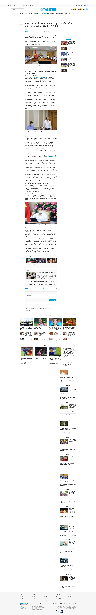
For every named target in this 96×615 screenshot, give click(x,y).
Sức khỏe (38, 13)
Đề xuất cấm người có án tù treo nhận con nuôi (72, 371)
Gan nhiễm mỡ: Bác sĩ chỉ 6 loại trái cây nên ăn (68, 535)
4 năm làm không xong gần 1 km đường (66, 377)
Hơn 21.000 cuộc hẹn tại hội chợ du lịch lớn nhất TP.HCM (72, 440)
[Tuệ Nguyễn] (26, 29)
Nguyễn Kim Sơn (37, 308)
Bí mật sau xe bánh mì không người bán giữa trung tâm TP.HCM (67, 381)
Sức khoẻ (33, 596)
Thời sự (26, 13)
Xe (63, 13)
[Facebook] (84, 5)
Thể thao (57, 13)
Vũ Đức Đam (50, 308)
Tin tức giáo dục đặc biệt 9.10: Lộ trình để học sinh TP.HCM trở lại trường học (46, 273)
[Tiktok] (85, 5)
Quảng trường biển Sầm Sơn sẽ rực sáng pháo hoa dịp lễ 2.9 (67, 450)
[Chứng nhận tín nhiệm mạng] (60, 611)
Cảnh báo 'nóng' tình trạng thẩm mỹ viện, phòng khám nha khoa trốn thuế (67, 415)
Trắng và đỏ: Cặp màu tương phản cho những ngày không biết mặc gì (67, 583)
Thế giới (29, 13)
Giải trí (54, 13)
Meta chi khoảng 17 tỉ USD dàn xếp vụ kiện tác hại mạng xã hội (67, 549)
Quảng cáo (45, 603)
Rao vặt (69, 596)
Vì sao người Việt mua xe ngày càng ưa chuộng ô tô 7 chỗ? (67, 566)
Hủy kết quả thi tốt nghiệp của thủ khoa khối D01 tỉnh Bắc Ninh (72, 493)
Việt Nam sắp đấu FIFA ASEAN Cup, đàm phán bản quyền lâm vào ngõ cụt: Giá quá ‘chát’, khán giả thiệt (72, 511)
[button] (21, 21)
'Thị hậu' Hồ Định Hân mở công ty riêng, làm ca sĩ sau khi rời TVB (68, 467)
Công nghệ (61, 13)
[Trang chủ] (20, 13)
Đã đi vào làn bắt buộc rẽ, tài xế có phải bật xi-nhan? (67, 570)
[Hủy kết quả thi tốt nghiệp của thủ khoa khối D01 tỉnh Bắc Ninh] (64, 493)
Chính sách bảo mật (58, 603)
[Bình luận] (21, 29)
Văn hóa (51, 13)
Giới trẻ (42, 13)
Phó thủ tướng (31, 308)
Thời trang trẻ (73, 13)
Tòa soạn (52, 603)
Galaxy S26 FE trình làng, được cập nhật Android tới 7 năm (72, 542)
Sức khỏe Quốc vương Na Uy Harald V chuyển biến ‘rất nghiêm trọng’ (67, 398)
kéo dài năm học (28, 310)
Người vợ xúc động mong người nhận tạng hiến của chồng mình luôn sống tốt (68, 433)
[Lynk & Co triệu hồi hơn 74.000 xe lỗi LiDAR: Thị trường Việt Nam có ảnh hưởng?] (64, 560)
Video (66, 13)
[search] (17, 9)
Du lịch (48, 13)
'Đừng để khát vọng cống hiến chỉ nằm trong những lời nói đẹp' (72, 475)
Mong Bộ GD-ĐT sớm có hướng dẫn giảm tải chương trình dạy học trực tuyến (42, 284)
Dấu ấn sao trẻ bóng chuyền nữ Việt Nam (67, 516)
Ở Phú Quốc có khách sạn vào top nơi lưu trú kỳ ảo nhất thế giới (68, 446)
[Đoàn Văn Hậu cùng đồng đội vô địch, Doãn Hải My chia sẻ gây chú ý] (64, 458)
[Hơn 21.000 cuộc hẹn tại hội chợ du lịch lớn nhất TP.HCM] (64, 441)
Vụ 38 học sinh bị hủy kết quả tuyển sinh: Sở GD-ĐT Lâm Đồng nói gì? (67, 502)
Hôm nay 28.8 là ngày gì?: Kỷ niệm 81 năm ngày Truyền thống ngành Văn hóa (68, 429)
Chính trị (23, 13)
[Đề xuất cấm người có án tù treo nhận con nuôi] (64, 372)
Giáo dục (45, 13)
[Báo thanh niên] (48, 9)
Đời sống (35, 13)
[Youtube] (82, 5)
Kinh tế (32, 13)
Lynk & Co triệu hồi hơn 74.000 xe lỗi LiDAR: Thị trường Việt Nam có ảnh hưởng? (72, 560)
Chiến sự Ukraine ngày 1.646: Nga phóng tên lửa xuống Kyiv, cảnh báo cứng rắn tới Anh (72, 389)
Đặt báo (41, 603)
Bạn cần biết (25, 5)
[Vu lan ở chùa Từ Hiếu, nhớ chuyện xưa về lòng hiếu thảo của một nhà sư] (64, 423)
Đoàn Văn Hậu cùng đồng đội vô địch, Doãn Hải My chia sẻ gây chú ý (72, 458)
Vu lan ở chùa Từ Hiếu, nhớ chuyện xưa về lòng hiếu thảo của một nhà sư (72, 423)
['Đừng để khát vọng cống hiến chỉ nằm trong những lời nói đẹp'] (64, 476)
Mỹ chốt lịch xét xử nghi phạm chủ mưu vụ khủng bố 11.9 (67, 394)
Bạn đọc (69, 594)
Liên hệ (33, 5)
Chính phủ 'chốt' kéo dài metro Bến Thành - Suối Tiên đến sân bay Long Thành (72, 406)
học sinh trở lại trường (30, 252)
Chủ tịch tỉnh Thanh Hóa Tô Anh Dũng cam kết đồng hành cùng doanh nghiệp (68, 412)
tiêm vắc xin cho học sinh (44, 308)
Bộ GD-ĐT (27, 308)
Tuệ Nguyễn (30, 29)
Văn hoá (45, 596)
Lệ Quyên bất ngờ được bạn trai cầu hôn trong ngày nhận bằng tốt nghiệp (67, 481)
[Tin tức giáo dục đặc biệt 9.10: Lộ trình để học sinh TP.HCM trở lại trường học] (31, 275)
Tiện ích (29, 5)
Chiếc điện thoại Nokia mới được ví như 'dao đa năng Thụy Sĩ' (68, 552)
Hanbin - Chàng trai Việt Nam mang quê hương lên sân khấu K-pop (68, 485)
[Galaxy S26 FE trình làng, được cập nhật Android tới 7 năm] (64, 543)
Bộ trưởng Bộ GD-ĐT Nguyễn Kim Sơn (41, 77)
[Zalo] (87, 5)
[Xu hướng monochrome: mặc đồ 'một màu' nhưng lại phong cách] (64, 578)
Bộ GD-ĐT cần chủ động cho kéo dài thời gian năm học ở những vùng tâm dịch (42, 281)
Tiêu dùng (68, 13)
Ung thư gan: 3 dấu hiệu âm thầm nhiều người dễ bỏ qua (67, 532)
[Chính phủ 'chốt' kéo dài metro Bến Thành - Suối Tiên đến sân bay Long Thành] (64, 406)
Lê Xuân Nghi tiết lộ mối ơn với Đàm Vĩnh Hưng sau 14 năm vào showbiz (67, 464)
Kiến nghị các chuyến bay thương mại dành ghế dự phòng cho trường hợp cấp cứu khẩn (72, 527)
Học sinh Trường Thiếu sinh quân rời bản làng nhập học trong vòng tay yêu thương (68, 498)
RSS (49, 603)
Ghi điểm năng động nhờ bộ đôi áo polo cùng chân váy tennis (67, 587)
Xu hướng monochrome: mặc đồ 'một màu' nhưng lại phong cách (72, 578)
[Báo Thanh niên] (24, 603)
